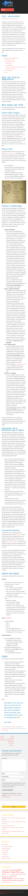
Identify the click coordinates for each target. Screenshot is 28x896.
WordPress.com (3, 893)
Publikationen (19, 534)
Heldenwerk (13, 874)
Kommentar (5, 758)
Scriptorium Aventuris (10, 68)
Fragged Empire (5, 848)
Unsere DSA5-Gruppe (10, 61)
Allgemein (14, 726)
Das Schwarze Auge (6, 846)
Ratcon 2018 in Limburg (10, 153)
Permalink (5, 730)
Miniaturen (4, 876)
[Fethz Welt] (7, 7)
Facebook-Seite (8, 618)
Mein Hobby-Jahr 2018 (9, 59)
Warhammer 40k (5, 858)
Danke (6, 72)
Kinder (24, 874)
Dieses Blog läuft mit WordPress (6, 892)
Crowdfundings (9, 65)
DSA (17, 872)
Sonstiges (4, 854)
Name (3, 773)
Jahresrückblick (5, 728)
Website (3, 779)
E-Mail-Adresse (5, 776)
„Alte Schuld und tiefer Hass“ (12, 541)
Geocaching (4, 850)
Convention (5, 870)
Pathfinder (4, 852)
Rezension (13, 876)
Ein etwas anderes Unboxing (8, 825)
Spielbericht (20, 880)
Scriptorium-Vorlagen (18, 878)
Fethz (17, 18)
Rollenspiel (7, 878)
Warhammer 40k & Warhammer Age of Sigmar (16, 67)
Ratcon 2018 (9, 63)
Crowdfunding (13, 870)
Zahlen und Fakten (8, 70)
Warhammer (4, 856)
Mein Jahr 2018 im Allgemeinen (11, 58)
